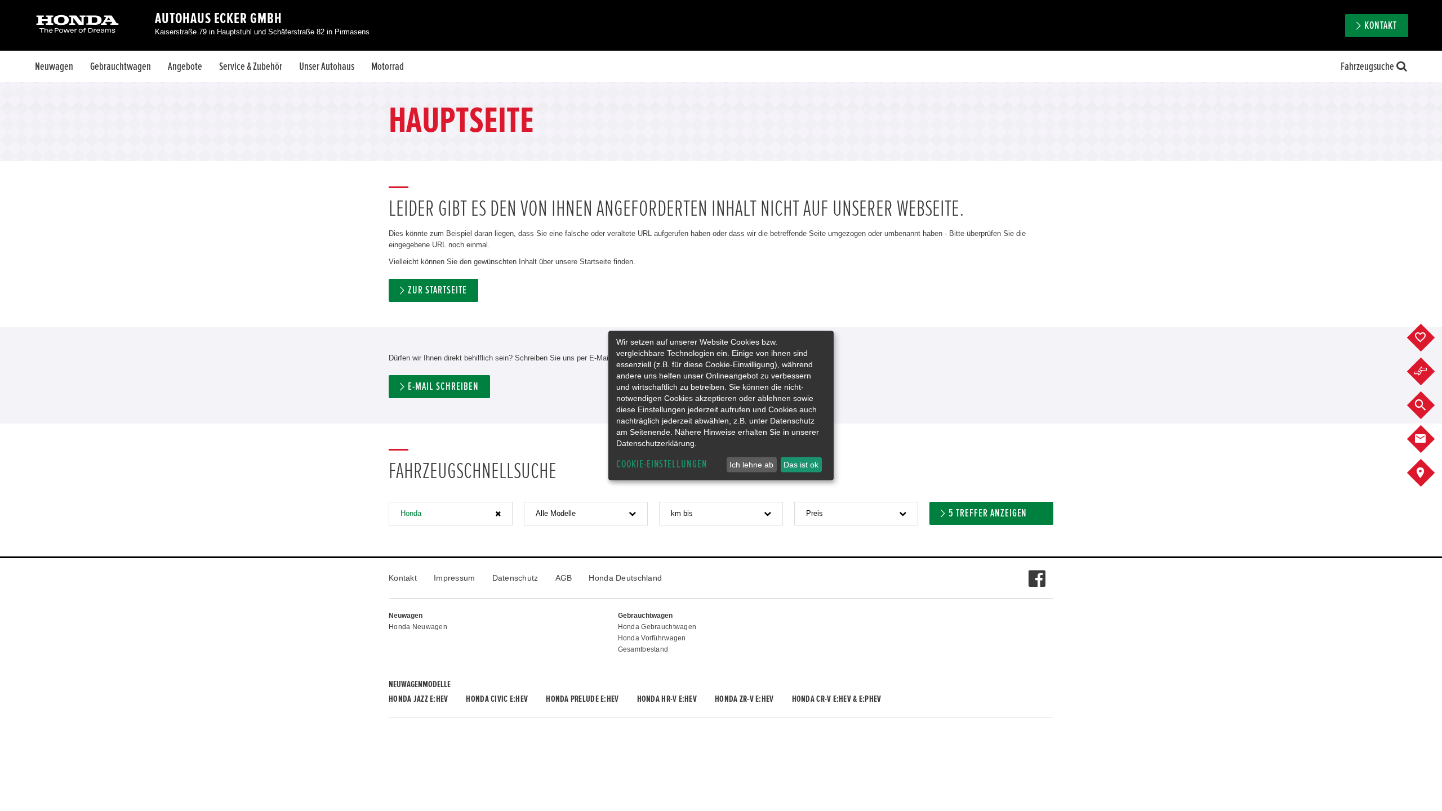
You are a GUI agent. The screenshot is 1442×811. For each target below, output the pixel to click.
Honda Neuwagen (418, 627)
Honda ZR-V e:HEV (744, 698)
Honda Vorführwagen (652, 638)
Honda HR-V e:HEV (667, 698)
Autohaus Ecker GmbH (218, 18)
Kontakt (403, 577)
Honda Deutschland (625, 577)
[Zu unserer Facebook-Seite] (1036, 573)
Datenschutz (515, 577)
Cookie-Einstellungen (661, 464)
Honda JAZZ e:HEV (418, 698)
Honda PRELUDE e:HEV (582, 698)
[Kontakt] (1429, 439)
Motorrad (387, 66)
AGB (563, 577)
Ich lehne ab (751, 464)
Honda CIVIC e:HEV (497, 698)
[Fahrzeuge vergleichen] (1429, 372)
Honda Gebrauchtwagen (657, 627)
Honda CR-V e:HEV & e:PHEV (837, 698)
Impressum (454, 577)
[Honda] (77, 25)
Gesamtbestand (643, 649)
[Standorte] (1429, 473)
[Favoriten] (1429, 338)
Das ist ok (801, 464)
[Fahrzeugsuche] (1429, 405)
